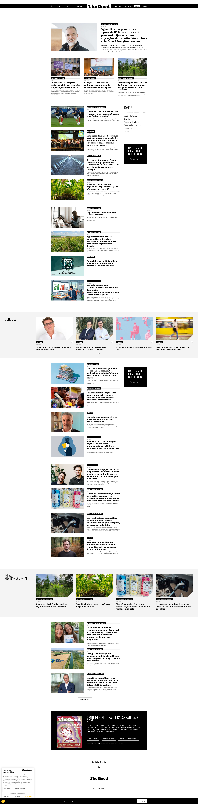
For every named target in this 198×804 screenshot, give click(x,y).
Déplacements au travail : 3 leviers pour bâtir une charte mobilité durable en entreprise (172, 348)
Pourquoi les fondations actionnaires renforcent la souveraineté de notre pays (97, 85)
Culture (89, 538)
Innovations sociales (58, 78)
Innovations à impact (93, 156)
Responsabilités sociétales (95, 673)
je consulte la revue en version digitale (112, 743)
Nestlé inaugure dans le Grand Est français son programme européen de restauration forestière (132, 86)
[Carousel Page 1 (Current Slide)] (98, 353)
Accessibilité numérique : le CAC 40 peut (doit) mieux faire (134, 348)
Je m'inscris (142, 801)
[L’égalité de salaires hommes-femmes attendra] (67, 217)
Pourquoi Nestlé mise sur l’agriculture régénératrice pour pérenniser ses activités (102, 186)
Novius (103, 788)
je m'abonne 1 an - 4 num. (108, 738)
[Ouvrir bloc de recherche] (51, 6)
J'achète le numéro (93, 738)
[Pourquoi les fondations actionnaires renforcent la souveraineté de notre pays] (99, 67)
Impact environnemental (109, 24)
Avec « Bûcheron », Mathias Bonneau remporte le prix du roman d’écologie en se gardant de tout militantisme (102, 545)
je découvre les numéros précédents (128, 738)
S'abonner (137, 6)
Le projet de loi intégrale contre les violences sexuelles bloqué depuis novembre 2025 (65, 85)
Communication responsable (96, 107)
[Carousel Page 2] (99, 353)
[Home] (99, 6)
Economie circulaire (93, 232)
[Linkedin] (99, 767)
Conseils (39, 342)
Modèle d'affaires (92, 364)
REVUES (68, 6)
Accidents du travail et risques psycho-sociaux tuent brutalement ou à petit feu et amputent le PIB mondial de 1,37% (103, 444)
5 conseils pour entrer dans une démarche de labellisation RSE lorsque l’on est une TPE (91, 348)
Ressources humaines (93, 208)
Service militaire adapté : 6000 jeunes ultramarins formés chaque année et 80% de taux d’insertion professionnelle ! (101, 396)
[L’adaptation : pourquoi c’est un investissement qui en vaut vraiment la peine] (67, 422)
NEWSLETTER (78, 6)
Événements (90, 131)
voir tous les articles (85, 700)
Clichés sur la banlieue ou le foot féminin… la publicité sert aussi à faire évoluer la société (103, 114)
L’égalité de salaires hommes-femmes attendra (101, 213)
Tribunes (90, 412)
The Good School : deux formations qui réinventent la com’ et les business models (53, 348)
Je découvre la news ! (133, 159)
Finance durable (90, 78)
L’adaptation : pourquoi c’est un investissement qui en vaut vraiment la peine (102, 419)
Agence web (96, 788)
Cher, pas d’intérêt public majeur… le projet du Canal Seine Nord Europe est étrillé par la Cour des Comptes (103, 657)
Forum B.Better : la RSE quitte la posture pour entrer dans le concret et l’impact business (102, 263)
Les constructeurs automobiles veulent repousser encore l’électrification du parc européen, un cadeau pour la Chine (103, 521)
